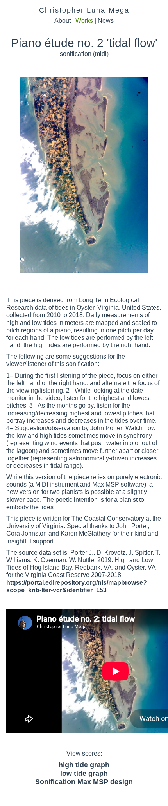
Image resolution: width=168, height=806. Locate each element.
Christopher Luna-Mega (84, 10)
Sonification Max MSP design (84, 782)
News (106, 20)
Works (84, 20)
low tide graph (84, 773)
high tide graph (84, 765)
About (62, 20)
